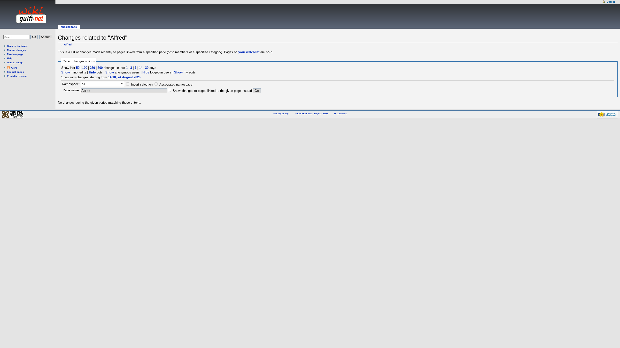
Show (65, 72)
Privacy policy (280, 113)
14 (140, 68)
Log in (611, 1)
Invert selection (142, 84)
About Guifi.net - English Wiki (311, 113)
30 (146, 68)
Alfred (68, 44)
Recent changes (16, 50)
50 (77, 68)
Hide (92, 72)
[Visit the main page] (26, 14)
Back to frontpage (17, 46)
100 (84, 68)
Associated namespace (175, 84)
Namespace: (71, 84)
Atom (14, 67)
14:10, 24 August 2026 (124, 77)
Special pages (15, 72)
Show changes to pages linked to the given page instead (212, 91)
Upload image (15, 62)
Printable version (17, 76)
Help (9, 58)
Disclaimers (340, 113)
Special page (69, 26)
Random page (15, 54)
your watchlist (248, 52)
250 (92, 68)
